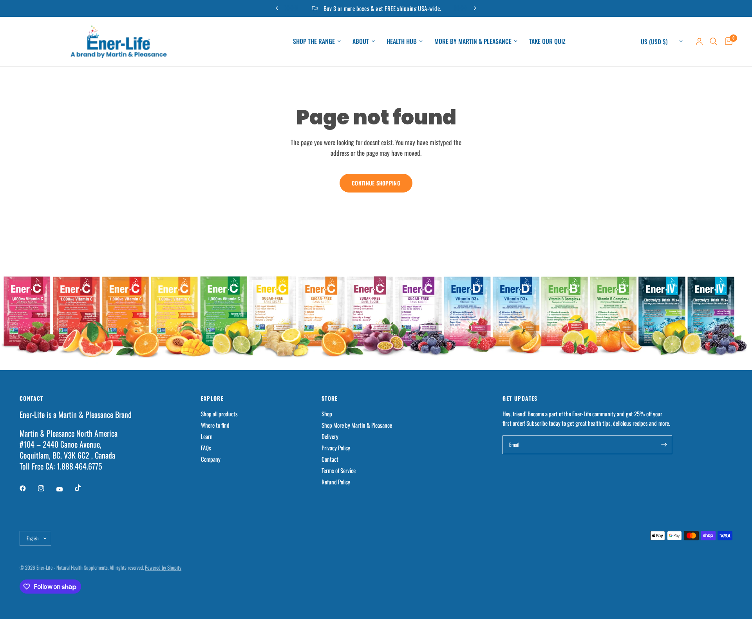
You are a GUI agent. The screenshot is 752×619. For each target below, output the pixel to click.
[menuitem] (317, 41)
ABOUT (360, 41)
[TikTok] (83, 488)
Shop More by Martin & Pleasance (357, 425)
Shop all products (219, 413)
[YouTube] (65, 489)
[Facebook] (28, 488)
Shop (327, 413)
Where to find (215, 425)
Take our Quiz (547, 41)
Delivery (330, 436)
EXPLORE (212, 398)
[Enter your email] (664, 444)
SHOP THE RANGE (314, 41)
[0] (726, 41)
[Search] (713, 41)
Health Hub (402, 41)
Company (211, 459)
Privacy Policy (336, 447)
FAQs (206, 447)
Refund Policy (336, 481)
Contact (330, 459)
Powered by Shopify (163, 567)
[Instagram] (46, 488)
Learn (207, 436)
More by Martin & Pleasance (473, 41)
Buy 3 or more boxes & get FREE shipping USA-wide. (382, 8)
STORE (330, 398)
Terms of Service (339, 470)
